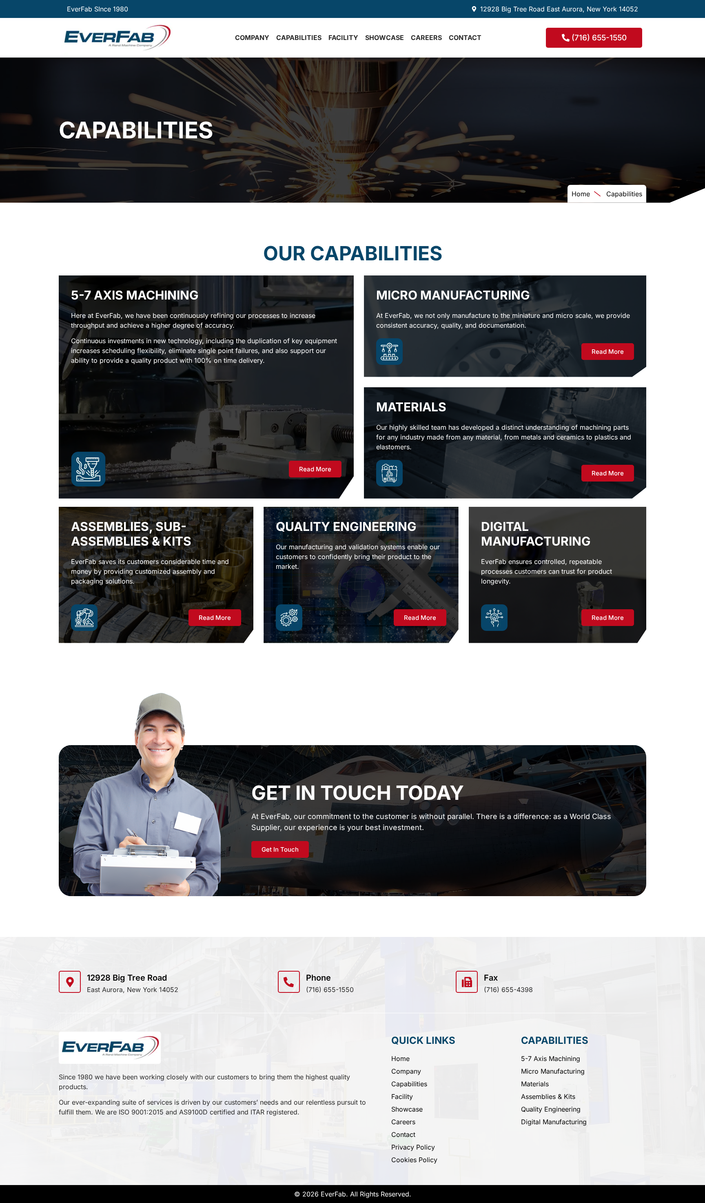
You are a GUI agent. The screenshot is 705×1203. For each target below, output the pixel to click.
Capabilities (298, 37)
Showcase (384, 37)
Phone (318, 978)
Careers (426, 37)
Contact (465, 37)
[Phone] (289, 982)
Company (252, 37)
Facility (343, 37)
